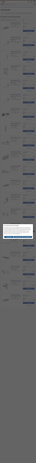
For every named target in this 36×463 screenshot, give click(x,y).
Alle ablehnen (8, 237)
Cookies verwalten (18, 237)
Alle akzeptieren (27, 237)
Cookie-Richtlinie (17, 233)
